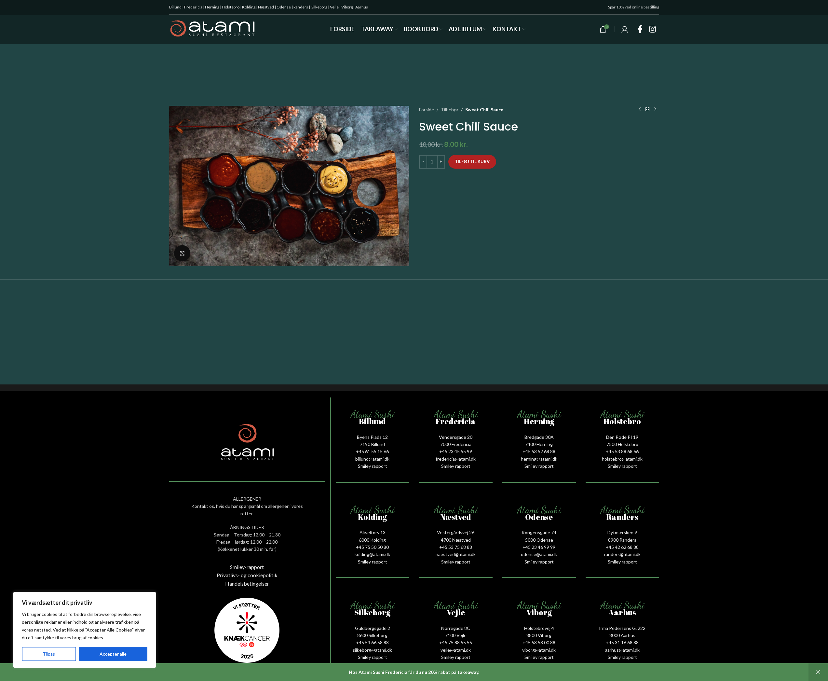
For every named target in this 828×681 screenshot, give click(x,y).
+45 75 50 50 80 (372, 547)
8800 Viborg (538, 635)
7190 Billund (372, 444)
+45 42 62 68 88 (622, 547)
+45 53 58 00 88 (539, 642)
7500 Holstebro (622, 444)
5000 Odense (539, 540)
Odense (284, 7)
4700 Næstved (456, 540)
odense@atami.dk (539, 554)
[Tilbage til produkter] (647, 110)
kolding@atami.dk (372, 554)
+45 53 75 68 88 (455, 547)
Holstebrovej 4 (539, 628)
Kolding (248, 7)
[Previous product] (640, 110)
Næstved (266, 7)
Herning (212, 7)
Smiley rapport (372, 466)
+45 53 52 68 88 (539, 451)
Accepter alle (113, 654)
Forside (426, 109)
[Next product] (655, 110)
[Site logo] (212, 29)
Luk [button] (818, 672)
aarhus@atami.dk (622, 650)
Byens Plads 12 (372, 437)
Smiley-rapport (247, 567)
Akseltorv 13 (373, 532)
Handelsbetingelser (247, 583)
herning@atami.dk (539, 459)
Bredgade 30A (539, 437)
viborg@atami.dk (539, 650)
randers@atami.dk (622, 554)
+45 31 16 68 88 (622, 642)
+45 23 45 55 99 (455, 451)
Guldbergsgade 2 (372, 628)
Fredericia (193, 7)
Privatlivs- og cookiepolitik (247, 575)
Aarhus (361, 7)
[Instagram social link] (652, 29)
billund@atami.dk (372, 459)
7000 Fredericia (455, 444)
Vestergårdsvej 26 (455, 532)
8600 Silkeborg (372, 635)
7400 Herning (539, 444)
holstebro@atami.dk (622, 459)
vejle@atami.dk (456, 650)
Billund (175, 7)
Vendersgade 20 (455, 437)
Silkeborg (319, 7)
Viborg (347, 7)
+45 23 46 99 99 (539, 547)
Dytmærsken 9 (622, 532)
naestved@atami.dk (456, 554)
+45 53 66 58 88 (372, 642)
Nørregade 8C (455, 628)
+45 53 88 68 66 (622, 451)
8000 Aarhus (622, 635)
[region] (84, 630)
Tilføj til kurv (472, 161)
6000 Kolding (372, 540)
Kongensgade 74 (539, 532)
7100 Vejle (456, 635)
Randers (300, 7)
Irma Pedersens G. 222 (622, 628)
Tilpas (49, 654)
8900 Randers (622, 540)
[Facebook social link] (640, 29)
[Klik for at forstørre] (182, 253)
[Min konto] (624, 29)
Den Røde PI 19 (622, 437)
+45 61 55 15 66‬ (372, 451)
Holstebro (230, 7)
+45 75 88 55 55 (455, 642)
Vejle (334, 7)
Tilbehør (449, 109)
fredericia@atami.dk (456, 459)
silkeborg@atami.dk (372, 650)
